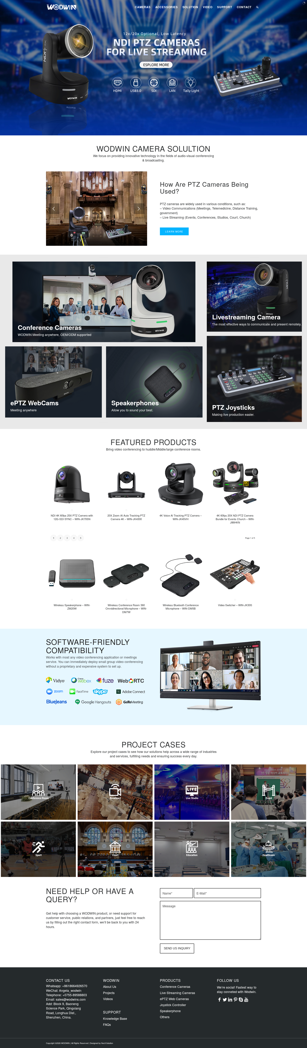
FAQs (107, 1024)
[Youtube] (246, 999)
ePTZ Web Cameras (174, 998)
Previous (54, 208)
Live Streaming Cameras (177, 992)
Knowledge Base (115, 1018)
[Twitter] (225, 999)
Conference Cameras (175, 986)
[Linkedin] (230, 999)
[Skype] (241, 999)
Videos (108, 998)
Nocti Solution (107, 1043)
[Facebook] (219, 999)
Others (164, 1016)
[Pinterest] (235, 999)
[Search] (257, 7)
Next (139, 208)
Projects (109, 992)
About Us (109, 986)
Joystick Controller (173, 1004)
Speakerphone (170, 1010)
